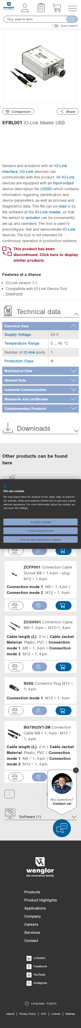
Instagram (40, 982)
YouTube (39, 974)
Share (70, 111)
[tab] (40, 326)
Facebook (40, 966)
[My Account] (25, 11)
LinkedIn (39, 957)
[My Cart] (57, 11)
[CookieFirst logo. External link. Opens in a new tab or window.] (5, 486)
